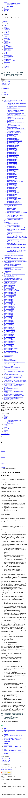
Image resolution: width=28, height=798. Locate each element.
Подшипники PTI (11, 167)
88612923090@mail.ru (6, 769)
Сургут (6, 63)
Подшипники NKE (12, 194)
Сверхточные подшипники (14, 125)
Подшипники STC (12, 199)
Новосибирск (7, 50)
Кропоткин (7, 39)
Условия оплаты (8, 745)
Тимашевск (7, 64)
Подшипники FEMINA (13, 143)
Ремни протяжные (12, 216)
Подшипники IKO (12, 149)
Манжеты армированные (13, 131)
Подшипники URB (12, 174)
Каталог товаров (5, 88)
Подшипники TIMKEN (13, 201)
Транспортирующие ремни (14, 219)
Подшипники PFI (11, 166)
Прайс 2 (7, 95)
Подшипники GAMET (13, 145)
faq (4, 11)
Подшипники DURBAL (13, 139)
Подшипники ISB (11, 190)
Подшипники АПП (12, 178)
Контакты (6, 7)
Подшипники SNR (12, 173)
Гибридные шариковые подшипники (16, 129)
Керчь (5, 36)
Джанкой (6, 32)
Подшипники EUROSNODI (14, 141)
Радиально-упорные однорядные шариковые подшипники (15, 113)
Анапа (5, 27)
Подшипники (7, 101)
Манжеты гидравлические (14, 132)
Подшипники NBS (12, 159)
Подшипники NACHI (12, 156)
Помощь (6, 743)
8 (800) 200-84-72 (5, 81)
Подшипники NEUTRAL (13, 192)
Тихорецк (6, 66)
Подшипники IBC (11, 148)
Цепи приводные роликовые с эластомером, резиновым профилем (16, 235)
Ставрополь (7, 62)
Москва (6, 45)
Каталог (6, 416)
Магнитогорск (7, 42)
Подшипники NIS (11, 160)
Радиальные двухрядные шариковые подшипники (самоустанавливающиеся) (14, 259)
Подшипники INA (12, 188)
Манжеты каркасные (12, 134)
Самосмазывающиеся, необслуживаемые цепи (13, 224)
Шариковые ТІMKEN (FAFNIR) (15, 181)
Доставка (6, 9)
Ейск (5, 35)
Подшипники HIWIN (12, 146)
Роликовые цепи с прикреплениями (16, 250)
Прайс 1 (3, 95)
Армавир (6, 28)
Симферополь (7, 59)
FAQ (5, 431)
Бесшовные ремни (12, 205)
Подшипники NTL (12, 162)
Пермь (5, 53)
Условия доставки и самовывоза (12, 746)
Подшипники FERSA (12, 187)
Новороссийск (7, 49)
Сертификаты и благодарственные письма (15, 730)
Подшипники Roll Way (13, 169)
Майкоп (6, 43)
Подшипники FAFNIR (13, 142)
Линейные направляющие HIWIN (13, 100)
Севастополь (7, 57)
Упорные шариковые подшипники (16, 128)
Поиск (2, 80)
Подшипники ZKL (12, 177)
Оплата (6, 10)
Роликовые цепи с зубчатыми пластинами (15, 380)
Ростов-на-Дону (8, 55)
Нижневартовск (8, 46)
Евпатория (6, 34)
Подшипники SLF (12, 170)
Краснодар (4, 21)
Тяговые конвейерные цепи (14, 226)
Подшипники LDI (11, 152)
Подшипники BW (11, 136)
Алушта (6, 25)
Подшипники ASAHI (12, 135)
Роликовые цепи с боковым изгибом (16, 227)
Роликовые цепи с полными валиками (17, 248)
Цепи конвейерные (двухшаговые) (16, 247)
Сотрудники (10, 6)
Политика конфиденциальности (12, 750)
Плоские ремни (11, 209)
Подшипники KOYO (12, 191)
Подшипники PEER (12, 164)
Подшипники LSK (12, 153)
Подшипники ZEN (12, 176)
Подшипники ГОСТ (12, 180)
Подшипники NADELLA (13, 157)
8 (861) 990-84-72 (5, 83)
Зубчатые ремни (11, 206)
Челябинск (6, 67)
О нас (5, 2)
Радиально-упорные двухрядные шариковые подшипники (15, 110)
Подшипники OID (12, 163)
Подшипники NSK (12, 185)
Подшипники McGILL (13, 155)
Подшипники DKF (12, 138)
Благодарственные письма (14, 3)
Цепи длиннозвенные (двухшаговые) (17, 237)
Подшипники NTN (12, 197)
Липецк (6, 41)
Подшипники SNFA (12, 171)
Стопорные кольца (12, 127)
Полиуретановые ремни (13, 211)
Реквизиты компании (12, 4)
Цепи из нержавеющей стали (14, 241)
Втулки (9, 121)
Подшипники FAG (12, 184)
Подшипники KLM (12, 150)
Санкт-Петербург (8, 56)
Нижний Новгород (9, 48)
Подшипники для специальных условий (14, 274)
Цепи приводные (11, 253)
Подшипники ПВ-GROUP (14, 198)
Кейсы (5, 424)
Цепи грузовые (11, 243)
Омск (5, 52)
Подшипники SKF (12, 183)
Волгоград (6, 31)
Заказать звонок (5, 84)
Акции (5, 90)
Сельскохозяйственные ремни (15, 218)
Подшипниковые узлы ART (14, 202)
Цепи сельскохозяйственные (14, 251)
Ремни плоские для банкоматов (15, 215)
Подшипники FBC (12, 195)
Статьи (5, 92)
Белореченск (7, 29)
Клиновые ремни (11, 208)
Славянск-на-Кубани (9, 60)
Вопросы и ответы (9, 747)
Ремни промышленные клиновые (13, 204)
